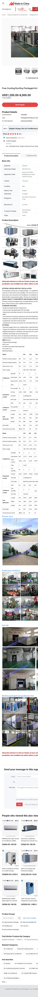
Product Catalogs (30, 918)
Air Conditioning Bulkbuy (11, 978)
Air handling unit (7, 926)
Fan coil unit (24, 926)
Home (3, 15)
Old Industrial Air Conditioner (13, 954)
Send (19, 804)
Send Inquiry (20, 105)
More (4, 982)
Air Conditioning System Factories (14, 968)
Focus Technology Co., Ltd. (25, 989)
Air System (7, 963)
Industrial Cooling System (25, 949)
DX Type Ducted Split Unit (28, 922)
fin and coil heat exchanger (10, 929)
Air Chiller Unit (33, 968)
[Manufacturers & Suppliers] (19, 3)
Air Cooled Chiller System (29, 973)
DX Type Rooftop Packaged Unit (12, 922)
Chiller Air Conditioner (10, 973)
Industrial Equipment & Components (17, 15)
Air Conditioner (8, 949)
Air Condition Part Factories (23, 963)
